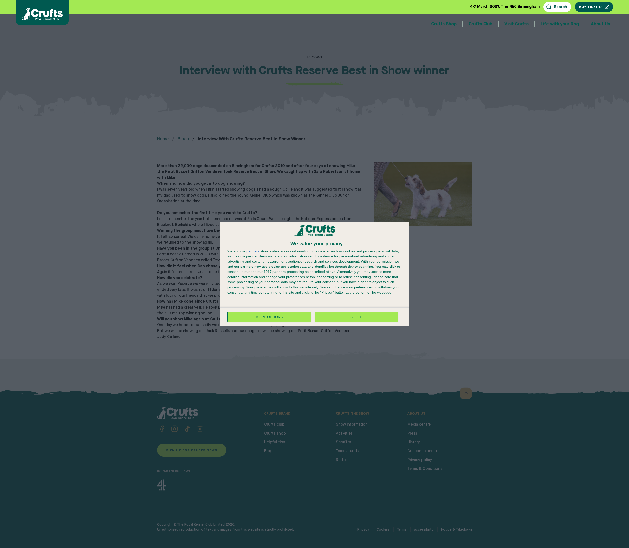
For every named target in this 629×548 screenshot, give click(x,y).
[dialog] (314, 274)
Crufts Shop (444, 24)
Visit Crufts (516, 24)
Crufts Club (480, 24)
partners (252, 251)
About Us (600, 24)
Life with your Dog (560, 24)
